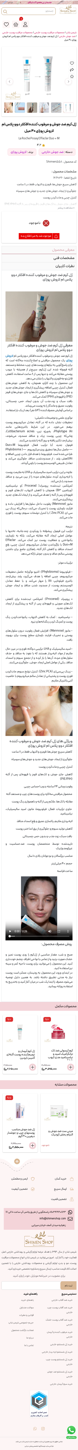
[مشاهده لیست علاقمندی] (6, 24)
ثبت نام (68, 1286)
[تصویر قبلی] (9, 81)
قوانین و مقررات (26, 1315)
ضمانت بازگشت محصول (22, 1330)
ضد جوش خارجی (67, 36)
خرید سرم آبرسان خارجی (61, 1384)
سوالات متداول (27, 1308)
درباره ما (30, 1338)
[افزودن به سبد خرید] (32, 1067)
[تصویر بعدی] (68, 81)
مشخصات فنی (63, 258)
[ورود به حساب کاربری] (25, 24)
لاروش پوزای (19, 152)
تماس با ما (29, 1345)
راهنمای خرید (27, 1300)
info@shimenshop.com (53, 1219)
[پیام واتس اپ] (35, 1426)
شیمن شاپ (71, 33)
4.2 (39, 145)
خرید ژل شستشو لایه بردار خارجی (57, 1352)
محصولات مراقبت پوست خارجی (49, 33)
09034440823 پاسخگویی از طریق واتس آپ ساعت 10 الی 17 (36, 1212)
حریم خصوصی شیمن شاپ (21, 1323)
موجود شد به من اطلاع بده (36, 236)
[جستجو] (5, 11)
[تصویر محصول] (68, 107)
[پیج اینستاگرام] (43, 1426)
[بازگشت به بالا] (17, 1161)
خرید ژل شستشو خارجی (61, 1344)
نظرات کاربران (64, 266)
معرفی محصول (63, 250)
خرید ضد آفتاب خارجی (62, 1300)
